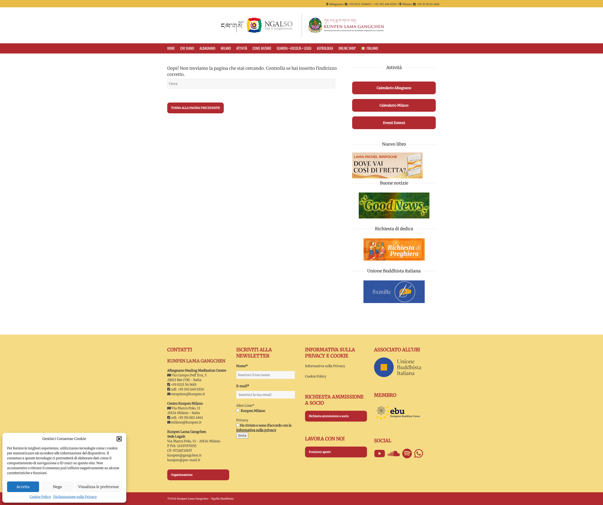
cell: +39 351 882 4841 (186, 417)
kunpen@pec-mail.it (183, 460)
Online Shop (347, 48)
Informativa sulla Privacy (325, 366)
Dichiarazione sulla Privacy (75, 497)
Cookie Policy (40, 497)
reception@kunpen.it (188, 394)
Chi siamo (187, 48)
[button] (119, 438)
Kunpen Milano (253, 411)
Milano (226, 48)
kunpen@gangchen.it (184, 455)
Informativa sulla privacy (256, 430)
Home (171, 48)
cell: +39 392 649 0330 (187, 389)
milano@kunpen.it (186, 422)
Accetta (22, 486)
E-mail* (242, 386)
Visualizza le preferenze (98, 486)
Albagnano (207, 48)
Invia (242, 435)
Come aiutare (262, 48)
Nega (57, 486)
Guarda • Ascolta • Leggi (294, 48)
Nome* (242, 366)
